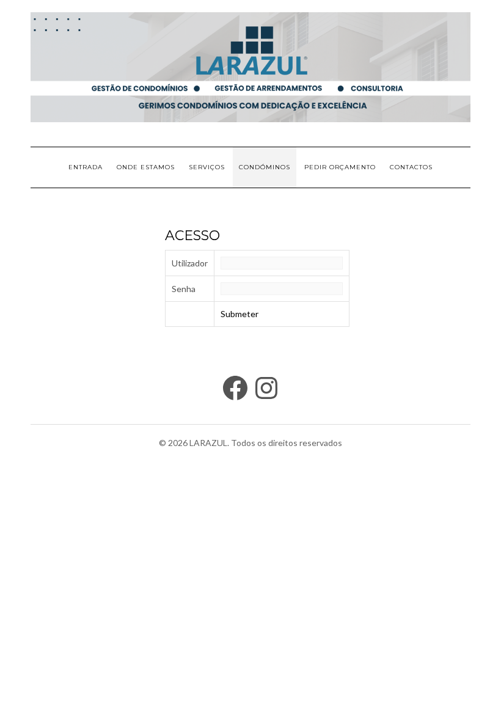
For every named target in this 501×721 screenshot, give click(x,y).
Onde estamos (146, 167)
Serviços (207, 167)
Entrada (85, 167)
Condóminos (264, 167)
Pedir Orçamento (340, 167)
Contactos (411, 167)
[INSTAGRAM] (266, 388)
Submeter (239, 314)
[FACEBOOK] (235, 388)
